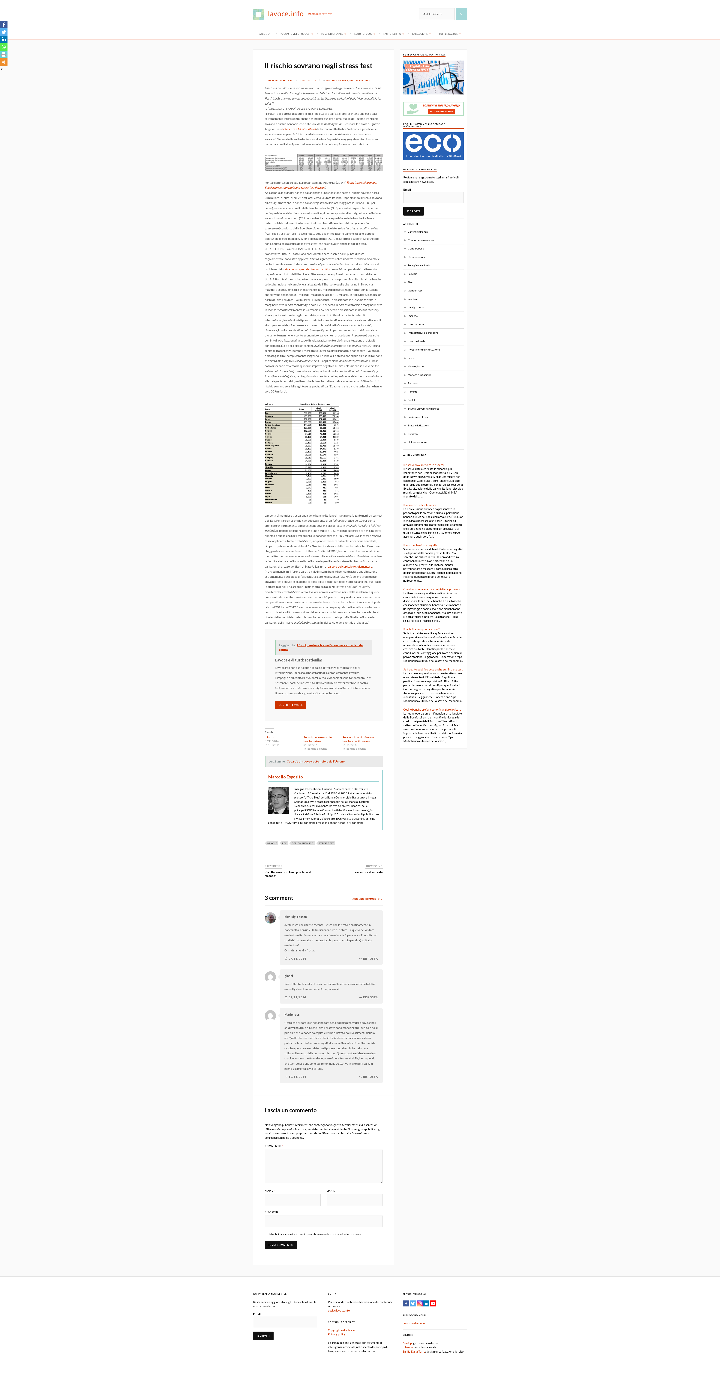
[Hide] (1, 69)
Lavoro (412, 358)
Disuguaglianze (417, 256)
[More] (4, 62)
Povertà (413, 391)
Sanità (411, 400)
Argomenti (265, 33)
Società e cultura (418, 417)
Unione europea (360, 80)
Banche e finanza (337, 80)
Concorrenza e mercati (421, 240)
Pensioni (413, 383)
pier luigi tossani (296, 917)
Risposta (370, 958)
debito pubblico (303, 843)
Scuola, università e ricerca (424, 408)
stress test (326, 843)
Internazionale (416, 341)
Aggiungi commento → (367, 899)
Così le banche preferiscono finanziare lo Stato (432, 709)
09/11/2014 (297, 997)
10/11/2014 (297, 1076)
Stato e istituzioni (418, 425)
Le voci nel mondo (414, 1323)
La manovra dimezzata (368, 872)
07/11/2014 (309, 80)
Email (332, 1190)
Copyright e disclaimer (342, 1330)
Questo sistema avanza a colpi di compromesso (432, 589)
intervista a (299, 129)
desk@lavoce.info (339, 1310)
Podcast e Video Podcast (295, 33)
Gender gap (415, 290)
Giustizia (413, 298)
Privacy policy (337, 1334)
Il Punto (269, 737)
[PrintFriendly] (4, 54)
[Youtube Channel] (433, 1303)
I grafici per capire (332, 33)
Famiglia (412, 273)
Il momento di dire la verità (419, 505)
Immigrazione (416, 307)
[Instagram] (420, 1303)
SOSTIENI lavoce (291, 704)
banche (272, 843)
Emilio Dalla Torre (414, 1351)
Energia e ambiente (419, 265)
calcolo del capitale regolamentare (350, 566)
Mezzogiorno (416, 366)
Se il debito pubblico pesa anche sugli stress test (433, 669)
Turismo (413, 433)
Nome (270, 1190)
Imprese (413, 315)
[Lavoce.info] (280, 14)
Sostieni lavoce (448, 33)
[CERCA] (461, 14)
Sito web (271, 1212)
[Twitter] (4, 32)
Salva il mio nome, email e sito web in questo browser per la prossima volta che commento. (315, 1234)
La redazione (420, 33)
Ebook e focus (363, 33)
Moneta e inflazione (419, 374)
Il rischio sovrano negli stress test (319, 65)
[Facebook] (4, 24)
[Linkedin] (4, 39)
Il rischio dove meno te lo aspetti (423, 465)
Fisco (411, 282)
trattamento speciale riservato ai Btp (306, 269)
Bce (284, 843)
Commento (274, 1146)
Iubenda (408, 1347)
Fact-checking (392, 33)
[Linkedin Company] (426, 1303)
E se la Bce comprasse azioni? (421, 629)
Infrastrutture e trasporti (423, 332)
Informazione (416, 324)
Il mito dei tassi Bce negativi (420, 545)
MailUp (407, 1343)
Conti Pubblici (416, 248)
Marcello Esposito (280, 80)
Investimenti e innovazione (424, 349)
